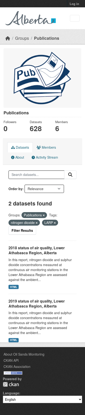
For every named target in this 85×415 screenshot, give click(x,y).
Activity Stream (46, 157)
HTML (13, 287)
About (19, 157)
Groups (22, 38)
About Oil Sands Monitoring (24, 354)
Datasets (22, 147)
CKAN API (11, 360)
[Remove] (44, 215)
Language (11, 393)
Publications (46, 38)
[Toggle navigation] (75, 18)
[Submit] (70, 174)
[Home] (7, 38)
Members (48, 147)
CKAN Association (17, 366)
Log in (74, 3)
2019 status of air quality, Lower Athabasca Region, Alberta (36, 303)
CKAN (11, 384)
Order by (15, 188)
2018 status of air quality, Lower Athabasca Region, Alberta (36, 250)
